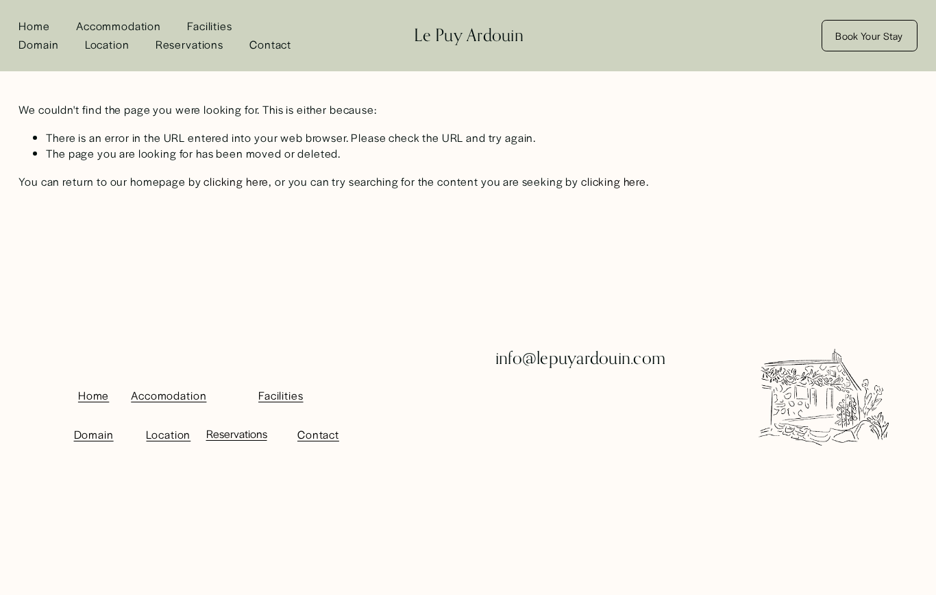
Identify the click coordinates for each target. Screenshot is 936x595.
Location (107, 44)
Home (34, 26)
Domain (38, 44)
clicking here (236, 181)
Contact (270, 44)
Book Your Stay (868, 35)
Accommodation (118, 26)
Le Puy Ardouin (469, 35)
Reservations (189, 44)
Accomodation (168, 395)
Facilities (209, 26)
